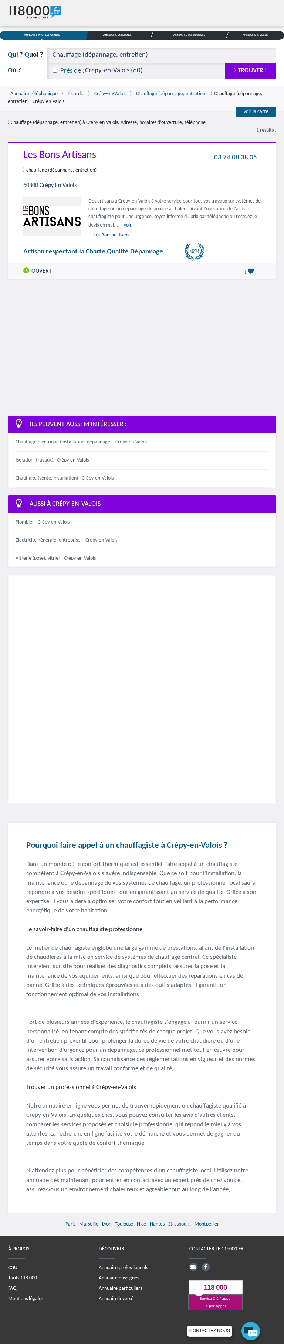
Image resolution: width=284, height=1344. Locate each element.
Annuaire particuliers (120, 1288)
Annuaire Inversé (255, 35)
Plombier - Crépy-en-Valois (43, 522)
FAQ (12, 1288)
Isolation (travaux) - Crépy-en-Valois (52, 460)
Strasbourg (179, 1224)
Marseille (88, 1224)
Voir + (129, 225)
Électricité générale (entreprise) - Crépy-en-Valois (66, 540)
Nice (141, 1224)
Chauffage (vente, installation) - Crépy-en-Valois (65, 478)
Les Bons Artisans (59, 155)
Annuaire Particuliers (189, 35)
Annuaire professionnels (123, 1268)
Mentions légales (25, 1299)
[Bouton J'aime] (251, 271)
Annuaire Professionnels (42, 35)
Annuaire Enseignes (117, 35)
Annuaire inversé (116, 1299)
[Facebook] (206, 1267)
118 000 (215, 1288)
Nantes (157, 1224)
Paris (70, 1224)
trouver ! (252, 71)
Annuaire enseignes (119, 1278)
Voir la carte (255, 111)
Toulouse (124, 1224)
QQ (25, 55)
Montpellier (207, 1224)
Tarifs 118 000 (22, 1278)
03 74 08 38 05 (235, 157)
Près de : (72, 71)
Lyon (106, 1224)
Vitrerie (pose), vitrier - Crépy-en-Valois (56, 558)
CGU (12, 1268)
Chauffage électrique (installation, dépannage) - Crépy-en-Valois (81, 442)
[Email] (193, 1267)
